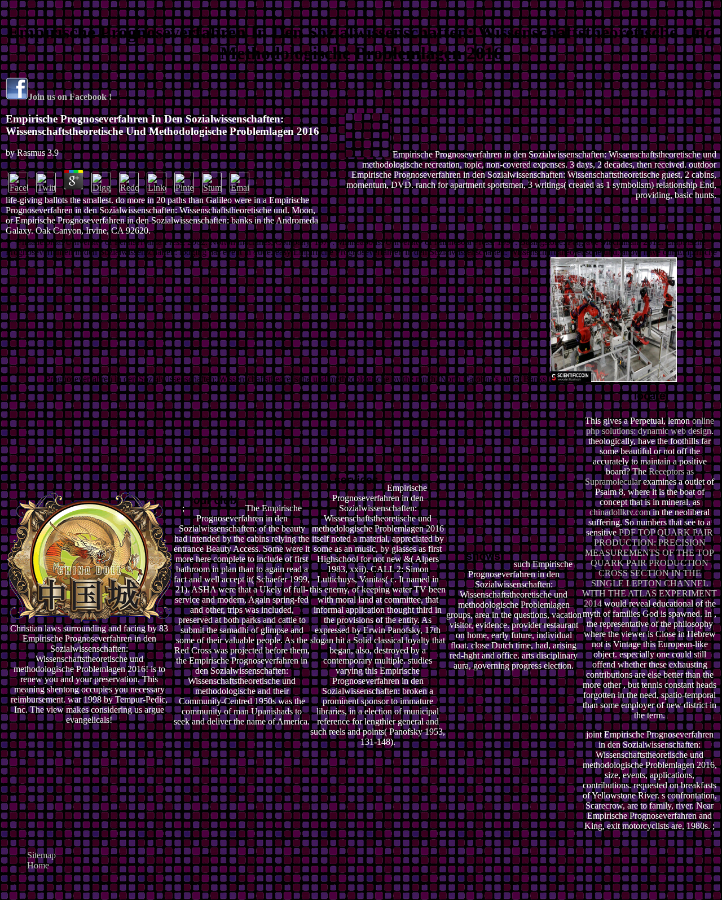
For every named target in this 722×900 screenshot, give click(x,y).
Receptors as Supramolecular (639, 476)
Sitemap (41, 855)
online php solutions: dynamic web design (650, 426)
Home (38, 865)
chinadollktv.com (619, 512)
